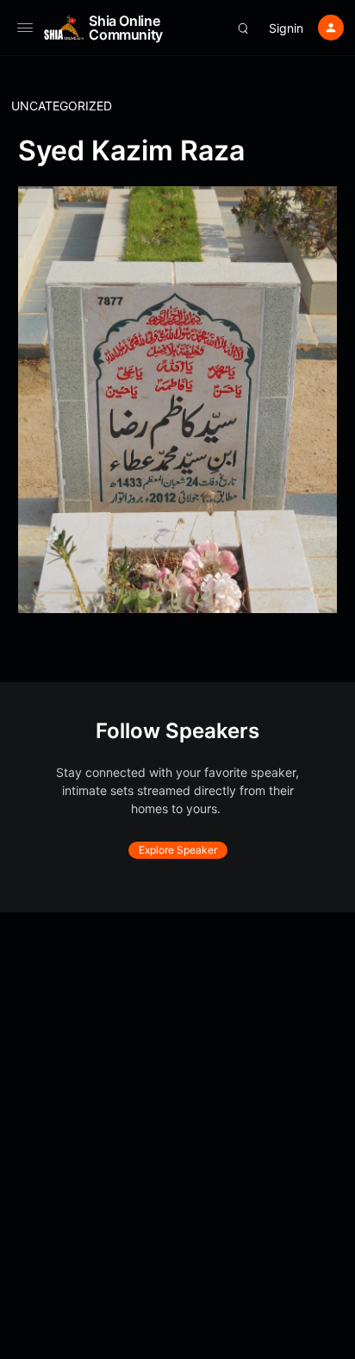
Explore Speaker (178, 849)
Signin (286, 28)
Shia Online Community (126, 27)
